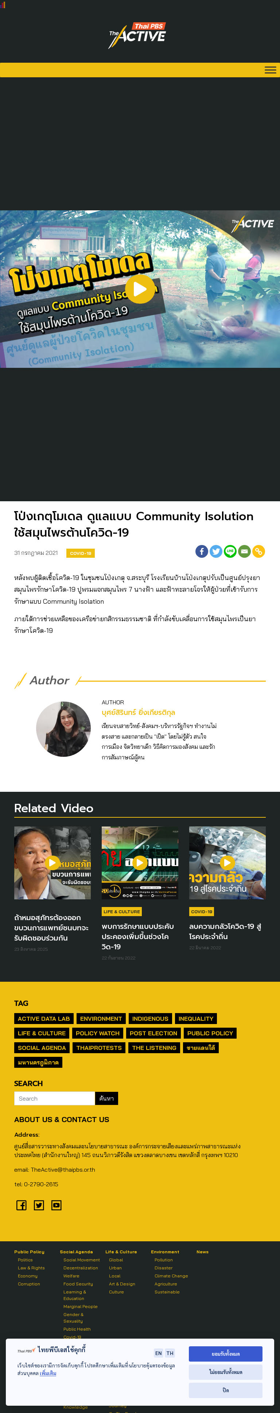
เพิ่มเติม (48, 1373)
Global (116, 1259)
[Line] (230, 551)
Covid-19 (80, 553)
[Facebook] (201, 551)
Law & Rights (31, 1267)
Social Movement (81, 1259)
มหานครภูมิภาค (38, 1062)
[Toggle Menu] (270, 69)
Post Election (153, 1033)
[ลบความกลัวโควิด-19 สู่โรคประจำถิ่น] (227, 866)
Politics (25, 1259)
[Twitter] (216, 551)
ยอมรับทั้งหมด (226, 1354)
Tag (21, 1003)
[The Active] (137, 35)
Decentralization (80, 1267)
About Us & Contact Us (61, 1119)
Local (114, 1275)
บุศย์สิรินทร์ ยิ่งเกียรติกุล (138, 712)
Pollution (164, 1259)
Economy (28, 1275)
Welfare (71, 1275)
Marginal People (80, 1306)
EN (158, 1353)
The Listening (154, 1047)
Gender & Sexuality (73, 1318)
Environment (101, 1018)
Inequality (196, 1018)
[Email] (244, 551)
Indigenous (150, 1018)
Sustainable (167, 1292)
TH (170, 1353)
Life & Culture (122, 911)
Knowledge (75, 1407)
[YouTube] (56, 1205)
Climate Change (171, 1275)
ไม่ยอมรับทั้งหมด (225, 1372)
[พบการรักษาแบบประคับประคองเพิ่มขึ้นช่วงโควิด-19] (140, 866)
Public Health (77, 1329)
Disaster (163, 1267)
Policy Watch (98, 1033)
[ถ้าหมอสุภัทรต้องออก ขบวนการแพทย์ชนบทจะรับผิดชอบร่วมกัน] (52, 866)
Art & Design (122, 1284)
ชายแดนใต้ (201, 1047)
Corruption (29, 1284)
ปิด (226, 1390)
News (203, 1251)
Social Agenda (42, 1047)
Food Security (78, 1284)
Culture (116, 1292)
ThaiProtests (99, 1047)
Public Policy (210, 1033)
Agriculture (166, 1284)
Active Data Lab (44, 1018)
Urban (115, 1267)
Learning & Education (74, 1295)
